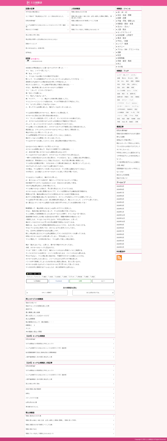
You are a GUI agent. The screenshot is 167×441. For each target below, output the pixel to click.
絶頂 (138, 118)
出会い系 (124, 121)
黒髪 (128, 118)
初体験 (133, 118)
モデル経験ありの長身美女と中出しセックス (40, 343)
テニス (28, 328)
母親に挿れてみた (77, 25)
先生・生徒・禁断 (124, 15)
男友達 (80, 276)
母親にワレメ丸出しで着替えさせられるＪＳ (85, 29)
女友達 (58, 276)
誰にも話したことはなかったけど (37, 315)
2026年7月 (120, 192)
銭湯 (118, 93)
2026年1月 (120, 212)
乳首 (136, 115)
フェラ (131, 100)
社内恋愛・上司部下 (125, 35)
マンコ (38, 276)
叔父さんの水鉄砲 (123, 175)
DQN (123, 84)
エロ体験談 (120, 112)
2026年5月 (120, 199)
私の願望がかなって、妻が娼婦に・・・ (40, 322)
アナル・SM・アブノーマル (128, 49)
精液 (87, 276)
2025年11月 (121, 218)
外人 (119, 64)
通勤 (128, 87)
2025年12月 (121, 215)
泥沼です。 (30, 309)
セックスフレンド (124, 32)
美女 (118, 87)
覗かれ (124, 78)
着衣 (127, 81)
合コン (129, 90)
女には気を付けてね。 (93, 292)
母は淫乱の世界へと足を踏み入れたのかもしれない (42, 39)
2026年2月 (120, 209)
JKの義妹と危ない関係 (34, 331)
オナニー (121, 47)
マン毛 (133, 112)
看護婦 (137, 81)
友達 (51, 276)
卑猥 (118, 121)
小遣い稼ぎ (120, 165)
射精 (65, 276)
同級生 (127, 97)
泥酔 (119, 52)
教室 (132, 87)
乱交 (119, 55)
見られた (130, 78)
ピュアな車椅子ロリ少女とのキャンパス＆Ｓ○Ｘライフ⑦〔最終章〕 (46, 25)
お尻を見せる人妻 (31, 402)
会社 (123, 87)
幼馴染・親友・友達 (34, 273)
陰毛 (118, 118)
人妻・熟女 (122, 29)
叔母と (28, 393)
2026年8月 (120, 189)
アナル (131, 115)
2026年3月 (120, 205)
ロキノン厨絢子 (46, 292)
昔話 (136, 109)
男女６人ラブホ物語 (32, 29)
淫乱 (128, 84)
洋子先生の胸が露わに (33, 12)
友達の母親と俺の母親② (33, 389)
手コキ (72, 276)
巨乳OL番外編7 (30, 20)
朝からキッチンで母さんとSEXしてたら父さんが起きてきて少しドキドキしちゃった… (128, 146)
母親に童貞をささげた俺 (79, 12)
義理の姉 (120, 97)
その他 (120, 67)
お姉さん (134, 84)
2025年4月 (120, 241)
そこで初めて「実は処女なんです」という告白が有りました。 (45, 16)
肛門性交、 (29, 52)
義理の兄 (132, 93)
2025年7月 (120, 231)
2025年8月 (120, 228)
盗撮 (118, 78)
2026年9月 (120, 186)
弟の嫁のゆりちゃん (32, 406)
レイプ (119, 75)
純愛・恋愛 (122, 18)
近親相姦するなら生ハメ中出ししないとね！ (128, 170)
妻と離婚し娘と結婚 (33, 312)
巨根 (127, 112)
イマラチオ (120, 103)
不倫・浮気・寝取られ (126, 21)
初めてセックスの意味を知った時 (37, 306)
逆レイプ (126, 75)
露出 (136, 78)
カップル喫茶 (121, 90)
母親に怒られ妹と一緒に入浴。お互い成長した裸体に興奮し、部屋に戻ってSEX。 (91, 17)
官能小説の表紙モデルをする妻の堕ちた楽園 (128, 135)
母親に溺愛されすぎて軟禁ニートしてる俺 (84, 20)
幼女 (118, 84)
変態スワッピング (31, 43)
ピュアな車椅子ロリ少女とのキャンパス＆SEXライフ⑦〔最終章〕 (47, 348)
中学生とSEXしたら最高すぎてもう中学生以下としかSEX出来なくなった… (128, 156)
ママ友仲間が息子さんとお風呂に (128, 162)
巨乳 (126, 115)
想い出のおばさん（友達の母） (35, 48)
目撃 (136, 121)
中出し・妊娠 (123, 41)
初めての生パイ (31, 303)
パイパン (120, 115)
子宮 (138, 112)
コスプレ (133, 75)
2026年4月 (120, 202)
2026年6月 (120, 196)
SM (118, 81)
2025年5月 (120, 237)
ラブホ (135, 90)
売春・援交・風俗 (124, 61)
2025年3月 (120, 244)
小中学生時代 (121, 109)
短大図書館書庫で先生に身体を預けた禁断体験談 (41, 352)
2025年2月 (120, 247)
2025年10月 (121, 221)
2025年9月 (120, 225)
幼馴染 (137, 97)
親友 (118, 100)
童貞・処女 (122, 38)
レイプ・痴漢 (123, 44)
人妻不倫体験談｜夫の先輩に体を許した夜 (39, 357)
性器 (123, 118)
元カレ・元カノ (124, 26)
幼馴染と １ (30, 325)
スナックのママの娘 (32, 398)
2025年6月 (120, 234)
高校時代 (129, 109)
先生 (132, 97)
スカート (127, 106)
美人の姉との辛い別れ (33, 35)
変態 (132, 81)
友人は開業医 (30, 319)
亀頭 (45, 276)
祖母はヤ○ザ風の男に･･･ (125, 140)
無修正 (131, 121)
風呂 (93, 276)
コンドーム (135, 106)
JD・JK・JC (122, 12)
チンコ (30, 276)
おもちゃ (134, 103)
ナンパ (128, 103)
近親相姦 (121, 58)
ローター (120, 106)
